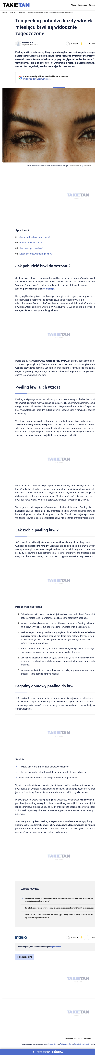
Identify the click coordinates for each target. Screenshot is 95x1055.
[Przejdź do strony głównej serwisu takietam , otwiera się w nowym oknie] (16, 5)
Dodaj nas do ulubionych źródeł (45, 79)
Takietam (12, 12)
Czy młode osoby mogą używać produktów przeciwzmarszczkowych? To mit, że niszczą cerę (59, 908)
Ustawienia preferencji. (81, 1044)
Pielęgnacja (22, 12)
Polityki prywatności (66, 1044)
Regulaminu (52, 1044)
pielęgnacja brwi (24, 956)
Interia (4, 12)
